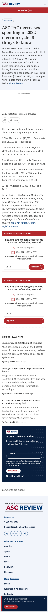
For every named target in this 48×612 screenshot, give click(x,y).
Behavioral (9, 567)
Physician (8, 572)
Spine (7, 551)
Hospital (8, 546)
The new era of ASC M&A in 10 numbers (22, 342)
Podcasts (8, 594)
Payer (6, 562)
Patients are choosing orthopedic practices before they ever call (24, 241)
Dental (7, 556)
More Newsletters (14, 476)
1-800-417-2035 (11, 522)
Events (7, 584)
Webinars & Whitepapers (16, 589)
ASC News (8, 21)
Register (35, 267)
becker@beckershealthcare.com (19, 527)
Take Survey (11, 607)
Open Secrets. (16, 83)
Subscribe (22, 10)
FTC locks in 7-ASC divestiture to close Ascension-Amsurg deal (21, 402)
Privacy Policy (14, 465)
